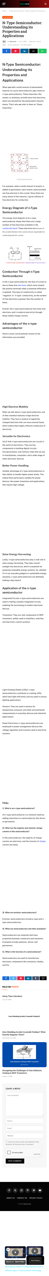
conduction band (9, 228)
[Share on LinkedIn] (24, 51)
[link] (8, 1249)
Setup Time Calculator (12, 996)
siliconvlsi (13, 41)
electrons (22, 285)
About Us (10, 1198)
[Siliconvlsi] (24, 4)
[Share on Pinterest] (15, 51)
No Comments (14, 45)
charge (42, 841)
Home (4, 11)
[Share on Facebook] (6, 51)
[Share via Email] (33, 51)
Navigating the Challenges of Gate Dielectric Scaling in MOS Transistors (22, 1071)
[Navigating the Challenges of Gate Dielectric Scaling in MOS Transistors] (24, 1054)
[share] (22, 1249)
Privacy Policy (36, 1198)
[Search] (45, 4)
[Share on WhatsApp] (42, 51)
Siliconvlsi (27, 1204)
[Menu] (3, 4)
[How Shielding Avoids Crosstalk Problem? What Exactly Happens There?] (24, 1016)
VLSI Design (7, 17)
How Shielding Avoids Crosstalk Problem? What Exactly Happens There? (24, 1033)
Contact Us (22, 1198)
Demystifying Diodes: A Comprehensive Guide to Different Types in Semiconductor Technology (15, 1249)
